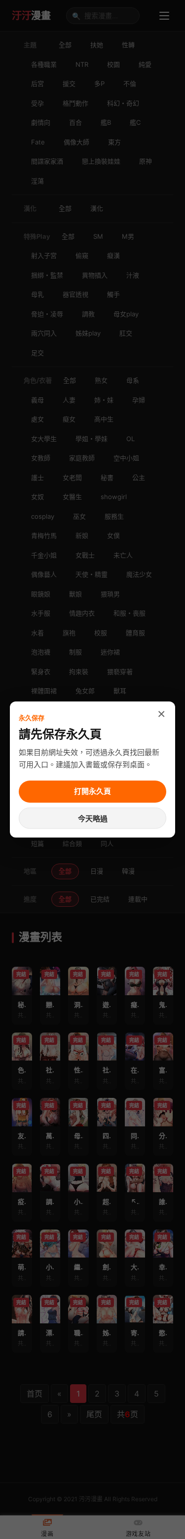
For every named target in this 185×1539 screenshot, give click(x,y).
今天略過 (93, 818)
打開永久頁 (92, 791)
